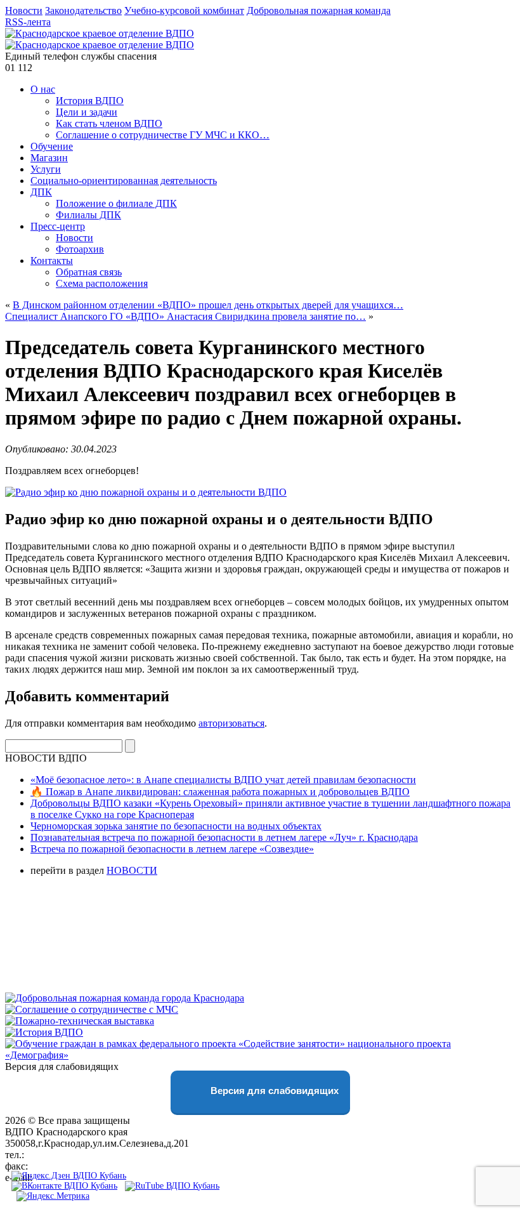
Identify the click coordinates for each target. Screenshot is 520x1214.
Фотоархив (80, 249)
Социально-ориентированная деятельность (123, 180)
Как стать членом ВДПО (109, 123)
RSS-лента (28, 21)
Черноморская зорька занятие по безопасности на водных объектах (176, 826)
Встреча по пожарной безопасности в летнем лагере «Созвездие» (172, 848)
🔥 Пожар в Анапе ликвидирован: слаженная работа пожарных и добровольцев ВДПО (220, 791)
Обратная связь (89, 272)
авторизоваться (231, 723)
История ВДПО (90, 100)
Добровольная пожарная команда (319, 10)
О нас (42, 89)
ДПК (41, 192)
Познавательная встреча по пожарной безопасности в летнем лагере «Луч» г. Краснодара (224, 837)
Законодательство (83, 10)
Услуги (45, 169)
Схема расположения (102, 283)
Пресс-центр (57, 226)
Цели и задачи (86, 112)
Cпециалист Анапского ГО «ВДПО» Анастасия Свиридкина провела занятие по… (185, 316)
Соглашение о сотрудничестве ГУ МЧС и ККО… (163, 134)
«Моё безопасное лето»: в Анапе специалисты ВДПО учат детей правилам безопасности (223, 779)
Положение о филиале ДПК (116, 203)
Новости (23, 10)
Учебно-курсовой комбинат (184, 10)
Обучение (51, 146)
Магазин (49, 157)
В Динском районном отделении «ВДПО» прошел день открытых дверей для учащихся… (208, 305)
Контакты (51, 260)
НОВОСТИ (132, 870)
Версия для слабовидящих (273, 1090)
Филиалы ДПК (88, 214)
